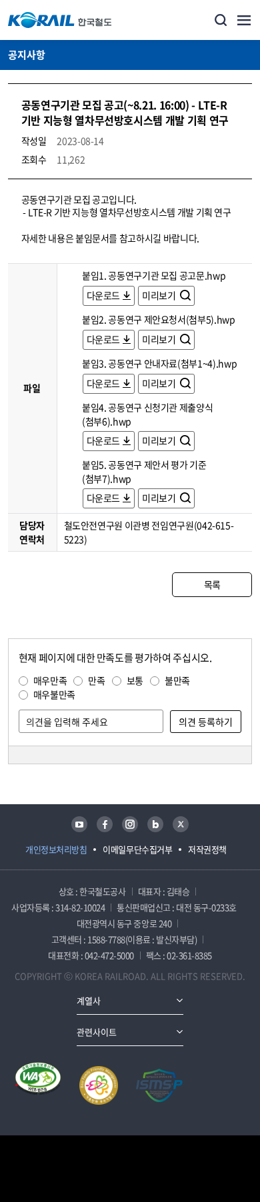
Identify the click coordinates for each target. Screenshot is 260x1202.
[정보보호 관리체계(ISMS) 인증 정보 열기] (159, 1085)
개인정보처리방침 (56, 849)
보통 (135, 680)
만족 (96, 680)
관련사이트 (97, 1031)
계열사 (89, 1000)
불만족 (177, 680)
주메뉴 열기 (244, 20)
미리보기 (159, 295)
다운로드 (104, 295)
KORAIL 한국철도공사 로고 (60, 20)
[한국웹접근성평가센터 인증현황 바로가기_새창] (38, 1085)
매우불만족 (54, 694)
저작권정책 (207, 849)
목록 (212, 584)
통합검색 (221, 20)
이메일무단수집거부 (137, 849)
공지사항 (26, 54)
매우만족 (50, 680)
